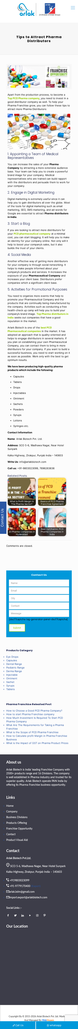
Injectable (12, 674)
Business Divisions (16, 817)
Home (9, 806)
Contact (11, 834)
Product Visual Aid (17, 840)
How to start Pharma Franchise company (30, 714)
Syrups (10, 685)
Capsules (11, 660)
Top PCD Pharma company (24, 98)
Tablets (10, 689)
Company (11, 811)
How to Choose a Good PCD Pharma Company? (34, 710)
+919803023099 (19, 880)
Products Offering (16, 823)
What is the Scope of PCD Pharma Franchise (32, 732)
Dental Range (14, 663)
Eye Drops (12, 656)
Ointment (11, 678)
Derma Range (14, 671)
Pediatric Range (15, 667)
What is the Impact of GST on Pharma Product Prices (37, 743)
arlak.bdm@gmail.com (22, 892)
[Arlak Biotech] (39, 10)
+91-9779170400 (20, 886)
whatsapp (55, 1025)
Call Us (19, 1025)
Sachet (10, 681)
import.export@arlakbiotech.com (28, 897)
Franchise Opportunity (19, 828)
